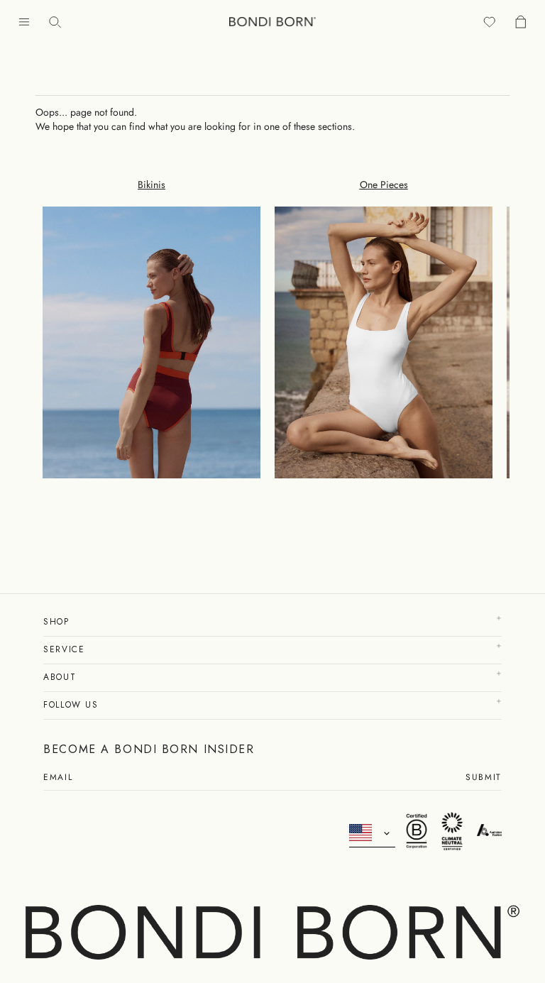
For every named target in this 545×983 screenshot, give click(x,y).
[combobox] (372, 833)
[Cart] (521, 21)
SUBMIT (483, 778)
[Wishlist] (490, 21)
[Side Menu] (24, 21)
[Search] (55, 21)
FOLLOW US (72, 704)
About (61, 677)
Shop (58, 621)
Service (65, 649)
